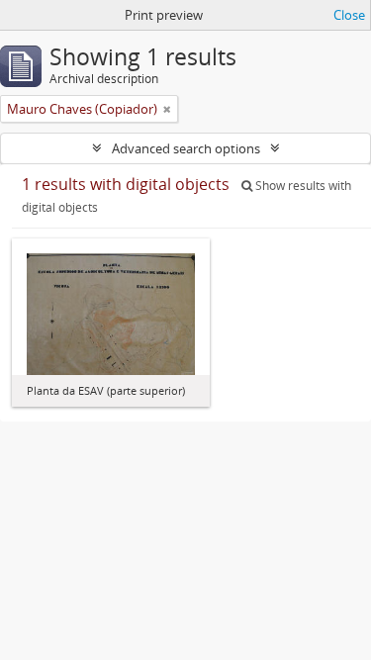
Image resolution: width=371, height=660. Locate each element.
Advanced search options (186, 148)
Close (349, 15)
